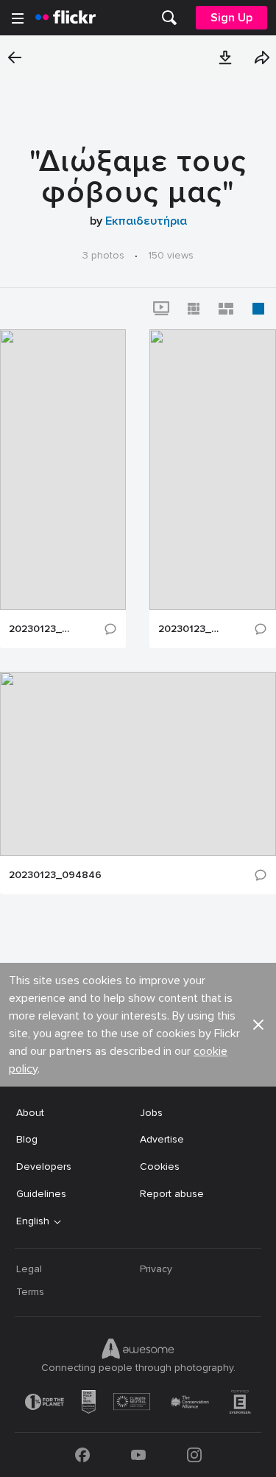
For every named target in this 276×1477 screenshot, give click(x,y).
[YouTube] (138, 1455)
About (30, 1112)
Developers (43, 1166)
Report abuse (172, 1193)
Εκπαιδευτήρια (146, 221)
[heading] (65, 17)
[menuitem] (169, 17)
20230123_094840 (41, 629)
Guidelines (41, 1193)
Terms (30, 1291)
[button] (225, 57)
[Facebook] (82, 1455)
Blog (27, 1139)
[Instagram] (194, 1455)
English (32, 1221)
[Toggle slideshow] (161, 308)
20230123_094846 (55, 875)
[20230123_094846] (138, 764)
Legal (29, 1269)
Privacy (156, 1269)
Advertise (162, 1139)
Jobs (151, 1112)
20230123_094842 (190, 629)
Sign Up (231, 17)
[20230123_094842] (212, 469)
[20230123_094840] (63, 469)
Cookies (160, 1166)
